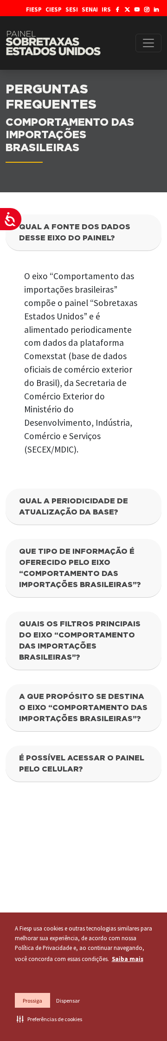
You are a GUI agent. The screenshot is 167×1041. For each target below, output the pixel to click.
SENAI (90, 9)
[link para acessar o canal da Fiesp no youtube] (137, 9)
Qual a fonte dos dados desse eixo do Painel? (74, 232)
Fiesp (34, 9)
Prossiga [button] (32, 1000)
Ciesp (53, 9)
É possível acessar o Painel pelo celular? (81, 763)
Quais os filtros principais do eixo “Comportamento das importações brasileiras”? (80, 640)
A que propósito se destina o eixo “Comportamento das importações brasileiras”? (83, 708)
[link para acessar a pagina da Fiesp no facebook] (118, 9)
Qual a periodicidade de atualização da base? (73, 506)
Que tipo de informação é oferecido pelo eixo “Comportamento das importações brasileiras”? (80, 568)
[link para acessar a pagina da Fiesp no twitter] (127, 9)
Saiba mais (127, 958)
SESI (71, 9)
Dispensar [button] (68, 1000)
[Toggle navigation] (148, 43)
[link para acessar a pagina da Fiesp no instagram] (147, 9)
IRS (106, 9)
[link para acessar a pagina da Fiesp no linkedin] (157, 9)
